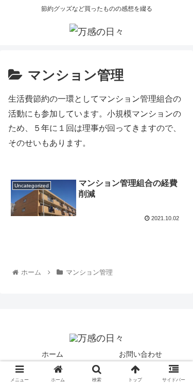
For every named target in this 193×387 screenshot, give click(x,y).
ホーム (52, 354)
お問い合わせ (140, 354)
